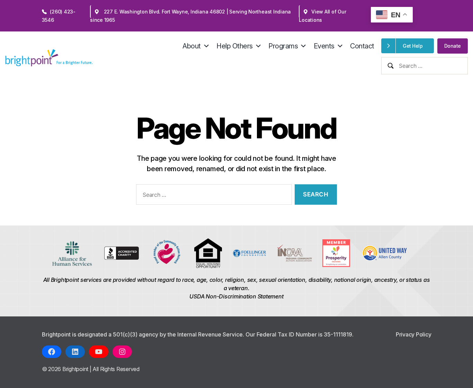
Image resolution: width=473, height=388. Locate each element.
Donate (452, 46)
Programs (283, 46)
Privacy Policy (413, 334)
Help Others (234, 46)
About (191, 46)
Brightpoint (76, 369)
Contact (362, 46)
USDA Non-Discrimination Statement (236, 296)
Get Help (412, 46)
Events (324, 46)
